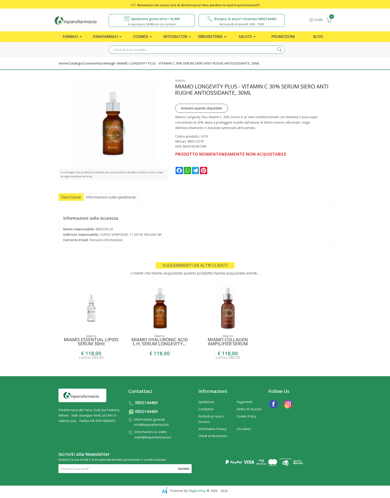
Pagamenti (244, 402)
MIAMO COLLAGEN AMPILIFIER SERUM (228, 342)
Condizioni (206, 409)
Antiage (109, 63)
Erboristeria (210, 36)
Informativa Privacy (212, 429)
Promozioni (283, 36)
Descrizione (71, 197)
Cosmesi (141, 36)
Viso (100, 63)
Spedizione (206, 402)
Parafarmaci (106, 36)
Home (62, 63)
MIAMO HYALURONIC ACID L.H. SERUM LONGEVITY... (159, 342)
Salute (246, 36)
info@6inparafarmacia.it (151, 424)
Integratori (175, 36)
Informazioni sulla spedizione (111, 197)
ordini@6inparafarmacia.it (152, 437)
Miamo (180, 80)
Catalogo (75, 63)
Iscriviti (183, 468)
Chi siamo (244, 429)
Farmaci (71, 36)
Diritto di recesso (249, 409)
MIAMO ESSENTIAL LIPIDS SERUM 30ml (91, 342)
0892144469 (146, 402)
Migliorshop (197, 491)
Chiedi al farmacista (212, 436)
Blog (318, 36)
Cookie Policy (246, 416)
